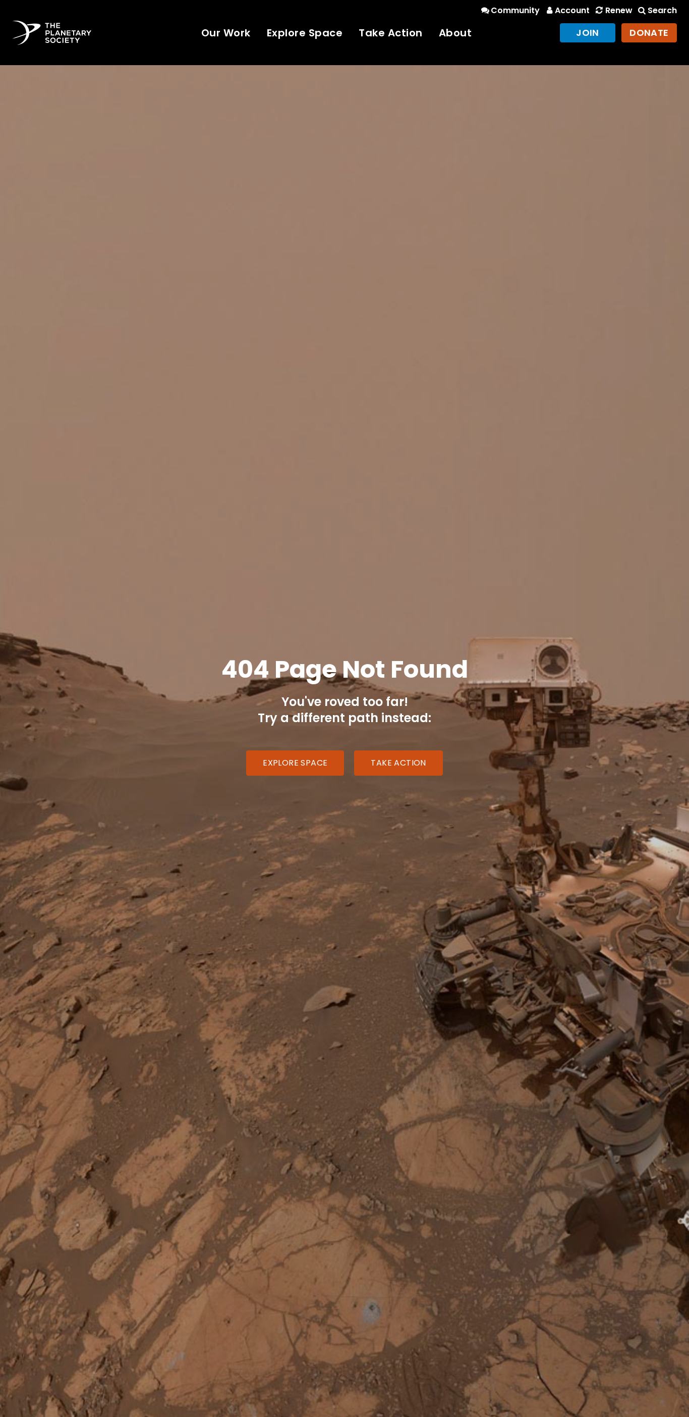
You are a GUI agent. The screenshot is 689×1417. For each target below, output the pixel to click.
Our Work (226, 33)
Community (515, 10)
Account (572, 10)
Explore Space (305, 33)
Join (587, 32)
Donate (649, 32)
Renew (618, 10)
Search (662, 10)
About (455, 33)
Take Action (391, 33)
